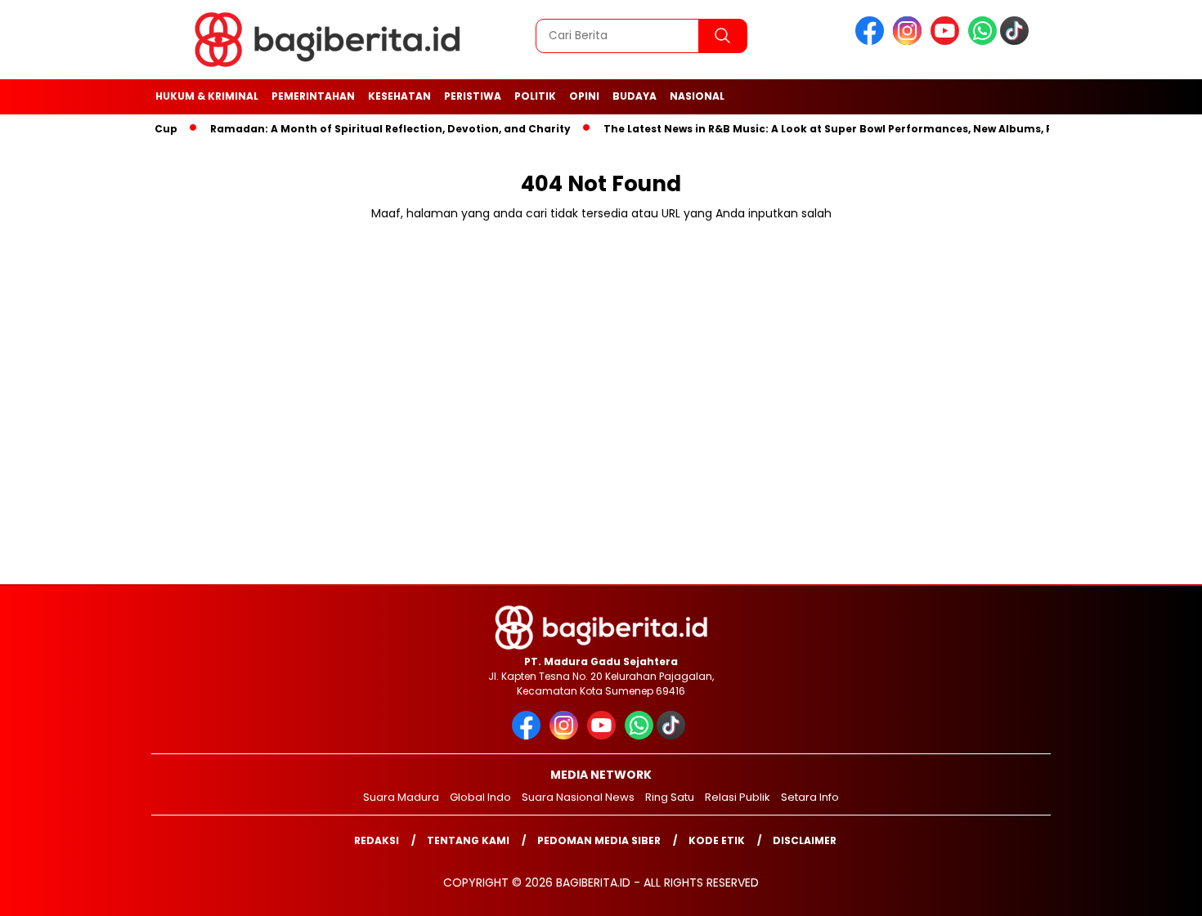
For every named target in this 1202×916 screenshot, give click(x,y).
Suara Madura (401, 797)
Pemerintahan (313, 96)
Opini (584, 96)
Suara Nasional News (578, 797)
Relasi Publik (737, 797)
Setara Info (810, 797)
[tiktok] (1017, 41)
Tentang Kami (468, 840)
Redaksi (376, 840)
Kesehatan (399, 96)
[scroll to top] (1152, 890)
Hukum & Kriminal (206, 96)
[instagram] (910, 41)
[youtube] (948, 41)
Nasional (697, 96)
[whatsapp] (982, 41)
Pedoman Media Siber (599, 840)
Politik (535, 96)
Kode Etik (716, 840)
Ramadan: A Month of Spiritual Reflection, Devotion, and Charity (376, 129)
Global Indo (480, 797)
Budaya (634, 96)
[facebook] (872, 41)
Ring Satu (669, 797)
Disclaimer (804, 840)
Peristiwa (472, 96)
